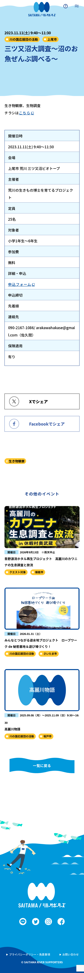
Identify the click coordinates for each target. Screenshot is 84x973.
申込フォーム (19, 284)
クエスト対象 (17, 572)
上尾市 (52, 39)
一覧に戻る (42, 765)
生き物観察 (17, 461)
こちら (24, 112)
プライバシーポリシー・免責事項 (29, 954)
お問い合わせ (70, 954)
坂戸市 (47, 736)
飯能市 (39, 572)
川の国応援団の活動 (23, 39)
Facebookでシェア (47, 424)
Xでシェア (38, 401)
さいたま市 (50, 653)
